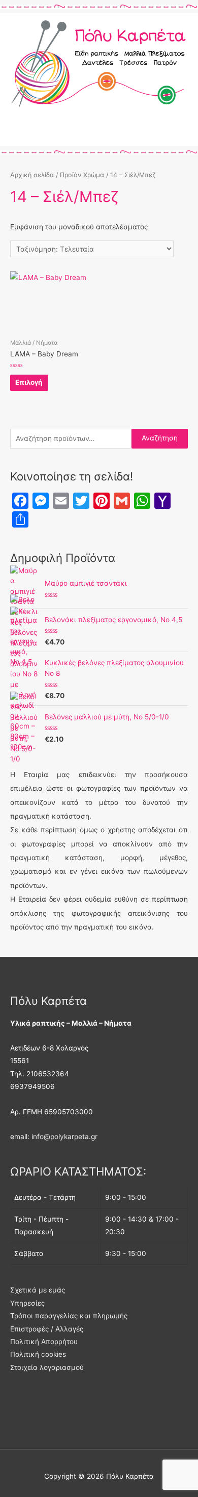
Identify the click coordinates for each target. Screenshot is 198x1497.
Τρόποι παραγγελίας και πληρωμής (68, 1316)
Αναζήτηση (160, 438)
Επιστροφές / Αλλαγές (46, 1329)
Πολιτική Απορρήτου (44, 1342)
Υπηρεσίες (27, 1303)
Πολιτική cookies (38, 1354)
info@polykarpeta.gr (64, 1136)
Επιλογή (29, 382)
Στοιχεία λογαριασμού (47, 1367)
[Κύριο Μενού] (98, 133)
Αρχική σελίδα (32, 175)
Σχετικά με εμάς (37, 1290)
